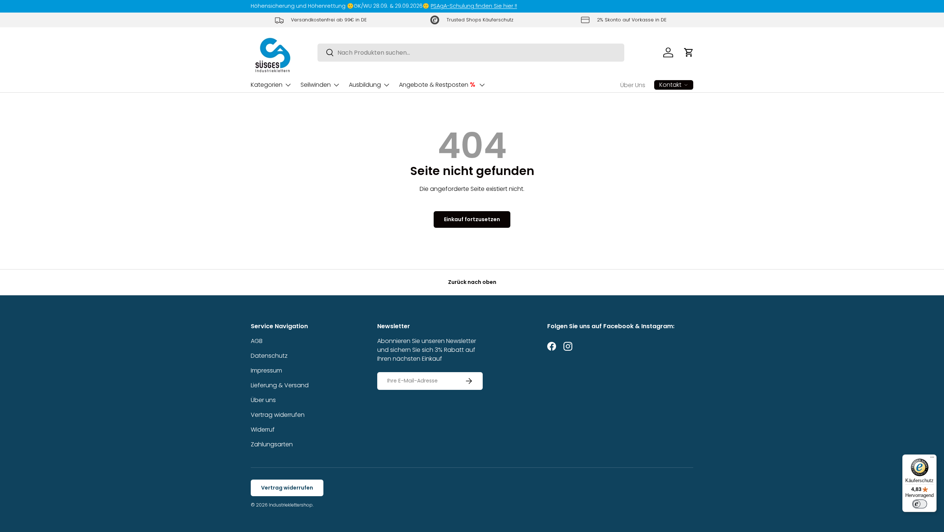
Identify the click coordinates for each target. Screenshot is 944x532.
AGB (257, 341)
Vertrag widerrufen (278, 415)
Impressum (266, 370)
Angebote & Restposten (437, 84)
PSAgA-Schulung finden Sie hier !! (474, 6)
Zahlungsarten (272, 444)
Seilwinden (316, 84)
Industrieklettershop (291, 505)
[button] (689, 52)
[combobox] (470, 53)
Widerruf (263, 429)
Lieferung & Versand (280, 385)
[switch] (919, 504)
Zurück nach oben (472, 282)
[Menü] (932, 458)
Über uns (263, 400)
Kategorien (266, 84)
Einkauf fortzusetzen (472, 219)
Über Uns (632, 85)
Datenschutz (269, 355)
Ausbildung (365, 84)
